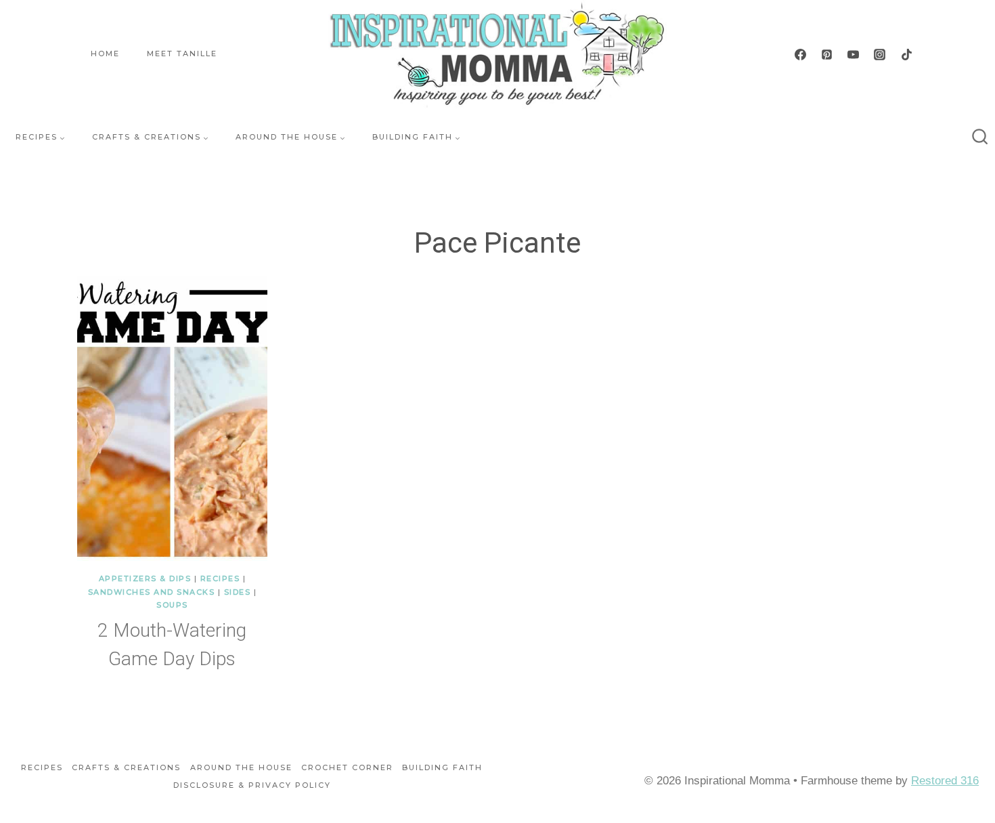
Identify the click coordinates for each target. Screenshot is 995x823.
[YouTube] (853, 54)
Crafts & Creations (126, 767)
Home (105, 53)
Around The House (241, 767)
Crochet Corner (347, 767)
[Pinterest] (827, 54)
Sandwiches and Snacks (151, 592)
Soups (172, 605)
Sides (237, 592)
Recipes (220, 578)
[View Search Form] (980, 137)
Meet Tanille (182, 53)
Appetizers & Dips (145, 578)
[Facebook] (800, 54)
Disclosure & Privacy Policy (252, 785)
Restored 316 (945, 780)
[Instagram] (879, 54)
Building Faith (442, 767)
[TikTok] (906, 54)
